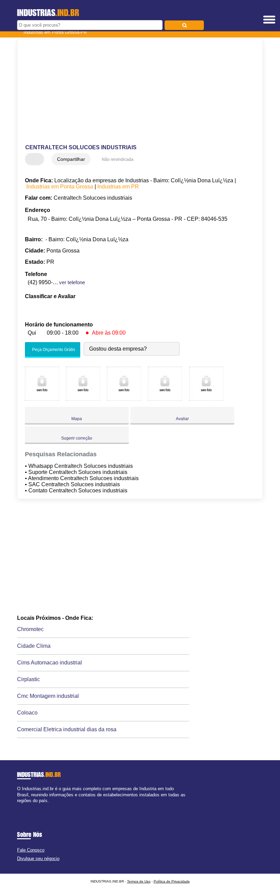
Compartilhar (71, 159)
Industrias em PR (118, 186)
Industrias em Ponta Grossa (59, 186)
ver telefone (72, 282)
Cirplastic (28, 679)
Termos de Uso (139, 881)
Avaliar (182, 418)
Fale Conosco (30, 850)
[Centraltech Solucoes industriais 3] (124, 399)
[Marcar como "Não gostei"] (40, 159)
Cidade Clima (34, 646)
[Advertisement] (134, 92)
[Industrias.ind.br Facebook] (18, 806)
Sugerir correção (76, 438)
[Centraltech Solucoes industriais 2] (83, 399)
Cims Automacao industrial (49, 662)
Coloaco (27, 713)
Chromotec (30, 629)
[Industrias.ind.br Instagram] (24, 806)
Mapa (76, 418)
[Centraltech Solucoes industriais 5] (206, 399)
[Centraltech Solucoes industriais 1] (42, 399)
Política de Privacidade (172, 881)
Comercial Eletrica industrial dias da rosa (66, 729)
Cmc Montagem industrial (48, 696)
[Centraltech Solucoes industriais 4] (165, 399)
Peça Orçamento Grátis (53, 350)
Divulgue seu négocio (38, 858)
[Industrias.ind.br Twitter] (21, 806)
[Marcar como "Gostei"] (31, 159)
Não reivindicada (118, 159)
